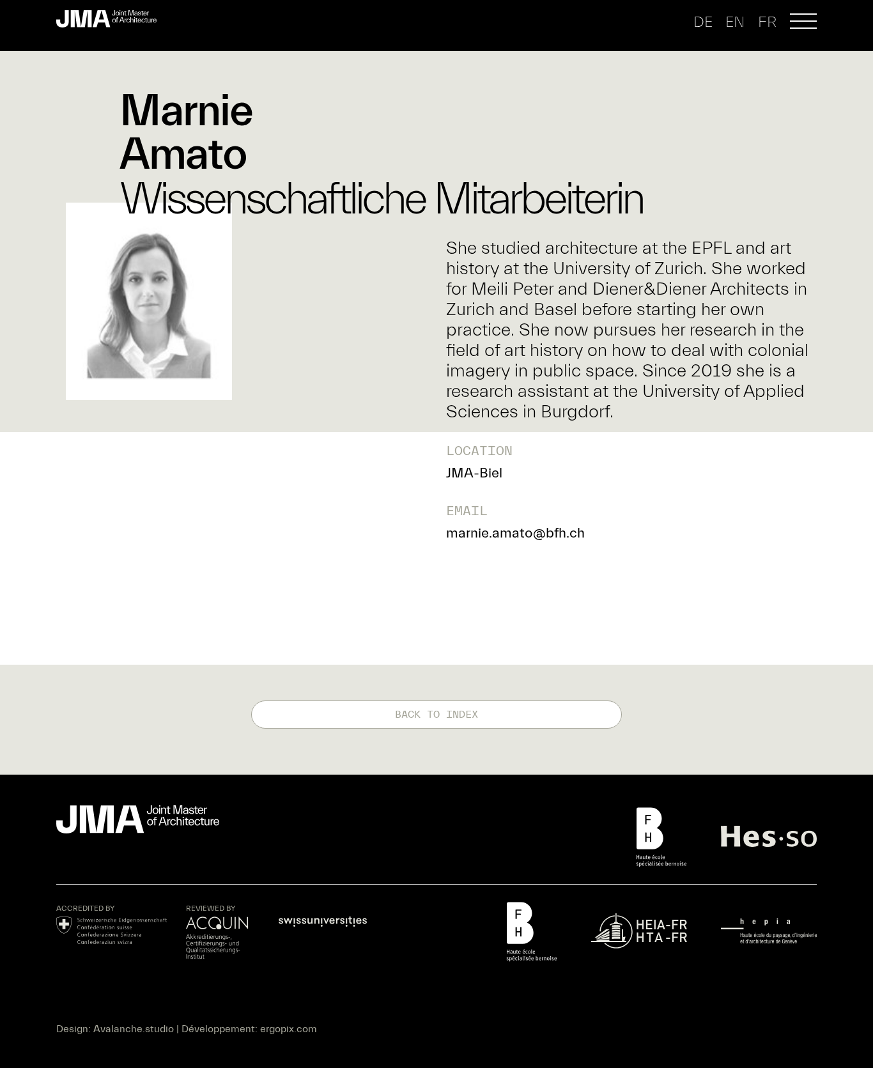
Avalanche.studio (133, 1029)
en (735, 22)
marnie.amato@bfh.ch (515, 533)
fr (767, 22)
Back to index (436, 714)
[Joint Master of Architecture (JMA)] (111, 19)
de (703, 22)
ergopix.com (288, 1029)
